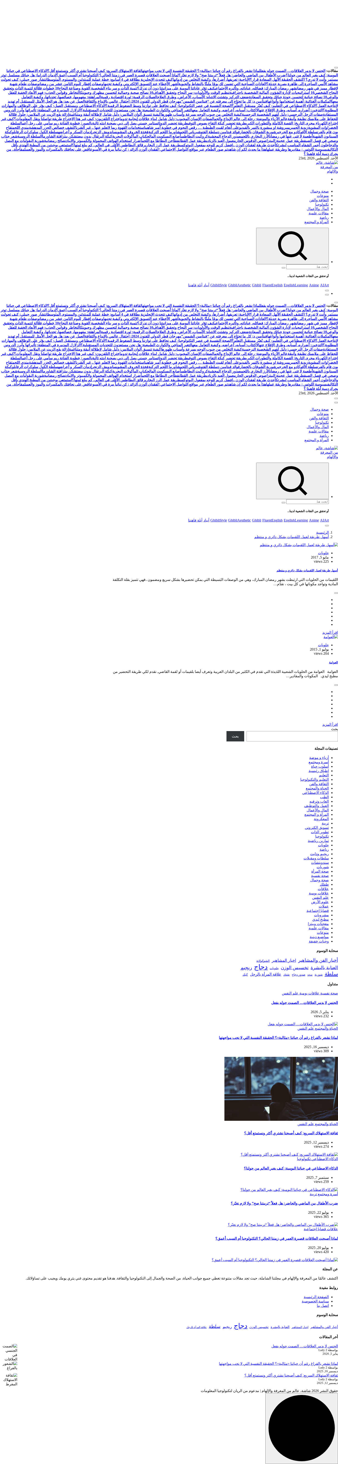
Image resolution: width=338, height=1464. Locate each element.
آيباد (206, 285)
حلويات (323, 553)
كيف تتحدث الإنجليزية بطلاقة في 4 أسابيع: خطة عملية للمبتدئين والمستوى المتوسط (110, 79)
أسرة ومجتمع (319, 762)
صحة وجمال (319, 191)
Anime (314, 285)
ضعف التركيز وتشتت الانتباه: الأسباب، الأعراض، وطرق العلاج (203, 97)
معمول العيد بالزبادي (221, 141)
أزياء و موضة (319, 758)
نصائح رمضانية (55, 141)
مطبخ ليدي (320, 919)
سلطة (331, 974)
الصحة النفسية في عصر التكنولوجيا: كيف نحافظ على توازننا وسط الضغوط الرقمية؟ (168, 106)
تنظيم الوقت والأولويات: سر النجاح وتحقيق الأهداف (191, 93)
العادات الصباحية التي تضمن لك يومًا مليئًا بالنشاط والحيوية (222, 84)
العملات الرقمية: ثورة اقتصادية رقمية (129, 97)
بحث (334, 729)
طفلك (324, 884)
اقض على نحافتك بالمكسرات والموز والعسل (57, 149)
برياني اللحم (189, 132)
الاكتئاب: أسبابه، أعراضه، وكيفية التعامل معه (225, 110)
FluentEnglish (272, 285)
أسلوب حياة (320, 766)
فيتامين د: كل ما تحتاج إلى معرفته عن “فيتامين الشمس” (224, 101)
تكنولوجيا (322, 204)
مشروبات (321, 915)
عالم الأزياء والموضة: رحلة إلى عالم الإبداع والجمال (250, 119)
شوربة (319, 974)
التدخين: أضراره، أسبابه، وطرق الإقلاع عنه (291, 110)
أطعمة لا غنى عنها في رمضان (291, 136)
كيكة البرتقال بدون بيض (95, 136)
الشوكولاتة (263, 961)
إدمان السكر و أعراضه (75, 132)
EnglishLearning (296, 285)
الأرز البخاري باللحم (255, 136)
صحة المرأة (320, 871)
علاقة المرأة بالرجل (265, 974)
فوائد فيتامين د (229, 132)
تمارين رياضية (318, 841)
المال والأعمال (318, 209)
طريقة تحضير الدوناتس (171, 123)
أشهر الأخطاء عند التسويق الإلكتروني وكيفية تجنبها (140, 84)
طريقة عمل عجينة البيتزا (285, 141)
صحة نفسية (320, 876)
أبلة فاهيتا (195, 285)
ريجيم (246, 967)
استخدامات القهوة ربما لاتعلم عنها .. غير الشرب (111, 128)
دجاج (261, 967)
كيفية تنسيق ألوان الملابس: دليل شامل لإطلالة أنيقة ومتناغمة (115, 114)
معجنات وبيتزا (318, 924)
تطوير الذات (320, 832)
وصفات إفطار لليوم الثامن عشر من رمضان (71, 84)
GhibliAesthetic (239, 285)
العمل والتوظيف (316, 806)
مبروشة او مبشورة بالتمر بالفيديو (264, 128)
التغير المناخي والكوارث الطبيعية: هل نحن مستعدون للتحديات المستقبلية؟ (136, 110)
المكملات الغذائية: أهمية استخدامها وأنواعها (299, 101)
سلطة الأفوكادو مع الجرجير (296, 132)
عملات (324, 906)
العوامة (333, 662)
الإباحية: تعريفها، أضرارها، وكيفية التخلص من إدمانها (211, 79)
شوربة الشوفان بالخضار (258, 132)
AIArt (324, 285)
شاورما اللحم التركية (164, 132)
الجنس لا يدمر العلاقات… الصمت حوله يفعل (292, 71)
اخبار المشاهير (284, 960)
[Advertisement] (200, 32)
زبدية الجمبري (298, 128)
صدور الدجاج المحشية (224, 136)
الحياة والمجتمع (317, 788)
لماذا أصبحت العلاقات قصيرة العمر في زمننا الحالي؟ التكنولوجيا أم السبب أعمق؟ (117, 75)
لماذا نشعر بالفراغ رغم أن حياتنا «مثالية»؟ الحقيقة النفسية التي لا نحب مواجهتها (200, 71)
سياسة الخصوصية (315, 1301)
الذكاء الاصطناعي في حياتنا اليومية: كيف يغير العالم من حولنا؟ (291, 1168)
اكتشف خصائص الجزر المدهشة (53, 128)
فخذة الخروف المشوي (133, 132)
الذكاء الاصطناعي (315, 793)
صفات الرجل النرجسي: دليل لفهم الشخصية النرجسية (282, 114)
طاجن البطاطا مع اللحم (159, 141)
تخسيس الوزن (295, 967)
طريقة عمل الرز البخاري (162, 145)
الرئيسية (322, 532)
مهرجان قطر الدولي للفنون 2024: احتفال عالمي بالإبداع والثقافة (133, 101)
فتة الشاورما (51, 136)
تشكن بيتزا (69, 136)
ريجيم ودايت (319, 854)
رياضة (324, 217)
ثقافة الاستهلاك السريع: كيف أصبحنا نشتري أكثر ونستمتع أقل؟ (94, 71)
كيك (245, 974)
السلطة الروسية (29, 136)
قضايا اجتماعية (317, 911)
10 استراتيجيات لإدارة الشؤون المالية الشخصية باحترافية (272, 93)
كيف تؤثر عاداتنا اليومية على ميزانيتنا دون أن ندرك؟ (176, 88)
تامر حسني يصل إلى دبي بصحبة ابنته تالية (123, 123)
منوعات (323, 196)
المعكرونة (321, 819)
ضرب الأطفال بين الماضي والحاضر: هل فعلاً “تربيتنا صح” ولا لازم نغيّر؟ (232, 75)
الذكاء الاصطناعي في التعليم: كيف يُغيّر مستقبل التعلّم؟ (273, 106)
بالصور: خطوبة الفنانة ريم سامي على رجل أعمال (56, 123)
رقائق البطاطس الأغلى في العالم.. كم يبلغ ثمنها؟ (108, 145)
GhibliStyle (218, 285)
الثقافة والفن (319, 200)
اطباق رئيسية (319, 771)
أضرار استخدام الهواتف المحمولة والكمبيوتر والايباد (104, 141)
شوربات (323, 867)
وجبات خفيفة (319, 941)
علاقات (323, 889)
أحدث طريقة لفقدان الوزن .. (254, 145)
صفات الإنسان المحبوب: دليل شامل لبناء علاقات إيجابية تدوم (166, 119)
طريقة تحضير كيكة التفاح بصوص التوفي (217, 123)
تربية (325, 823)
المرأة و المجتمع (316, 222)
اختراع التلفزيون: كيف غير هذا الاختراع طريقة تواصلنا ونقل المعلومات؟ (67, 119)
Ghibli (256, 285)
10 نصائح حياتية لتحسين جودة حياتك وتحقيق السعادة (288, 97)
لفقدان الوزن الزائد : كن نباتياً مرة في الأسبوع (124, 149)
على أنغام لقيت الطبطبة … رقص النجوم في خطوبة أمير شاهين (192, 128)
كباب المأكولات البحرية (129, 136)
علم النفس (320, 897)
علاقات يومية (319, 893)
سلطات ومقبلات (316, 858)
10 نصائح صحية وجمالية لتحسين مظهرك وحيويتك (116, 93)
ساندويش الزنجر (104, 132)
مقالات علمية (319, 213)
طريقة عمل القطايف (192, 141)
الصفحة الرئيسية (316, 1297)
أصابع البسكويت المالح (164, 136)
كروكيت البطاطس (194, 136)
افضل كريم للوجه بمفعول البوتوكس (206, 145)
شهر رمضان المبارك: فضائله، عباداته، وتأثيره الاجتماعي (255, 88)
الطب (324, 797)
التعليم (324, 775)
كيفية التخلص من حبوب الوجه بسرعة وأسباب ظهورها (201, 114)
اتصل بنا (323, 1306)
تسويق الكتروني (317, 828)
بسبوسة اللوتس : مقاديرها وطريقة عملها (296, 149)
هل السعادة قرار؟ (263, 79)
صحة (309, 975)
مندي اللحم (20, 128)
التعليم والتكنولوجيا (314, 779)
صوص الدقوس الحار (251, 141)
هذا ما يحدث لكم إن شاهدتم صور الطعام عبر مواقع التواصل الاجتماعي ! (212, 149)
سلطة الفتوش (208, 132)
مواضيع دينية (319, 937)
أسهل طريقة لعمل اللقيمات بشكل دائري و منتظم (291, 537)
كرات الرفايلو (22, 132)
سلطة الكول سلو (45, 132)
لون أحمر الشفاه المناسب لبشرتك (301, 145)
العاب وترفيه (319, 801)
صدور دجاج (298, 974)
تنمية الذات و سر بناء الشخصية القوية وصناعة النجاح (98, 88)
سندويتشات (320, 863)
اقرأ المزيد (330, 632)
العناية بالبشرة (324, 967)
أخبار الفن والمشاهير (318, 960)
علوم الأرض (320, 902)
